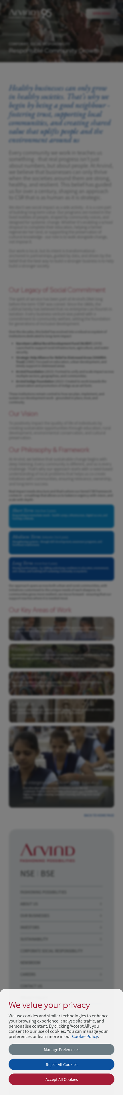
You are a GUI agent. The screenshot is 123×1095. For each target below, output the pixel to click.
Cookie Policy (85, 1036)
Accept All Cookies (61, 1079)
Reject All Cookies (61, 1064)
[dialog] (61, 1042)
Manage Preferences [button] (61, 1049)
